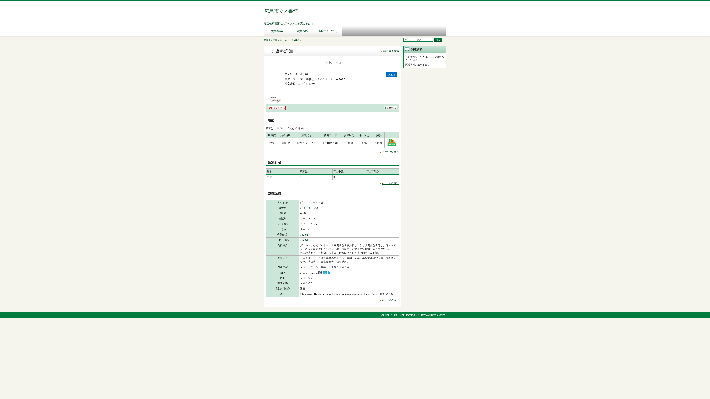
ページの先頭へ (390, 151)
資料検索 (277, 31)
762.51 (304, 234)
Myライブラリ (328, 31)
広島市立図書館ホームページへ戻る (282, 40)
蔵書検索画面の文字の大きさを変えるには (288, 23)
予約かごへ (279, 108)
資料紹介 (303, 31)
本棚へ (392, 108)
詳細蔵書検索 (391, 51)
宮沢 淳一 (306, 207)
